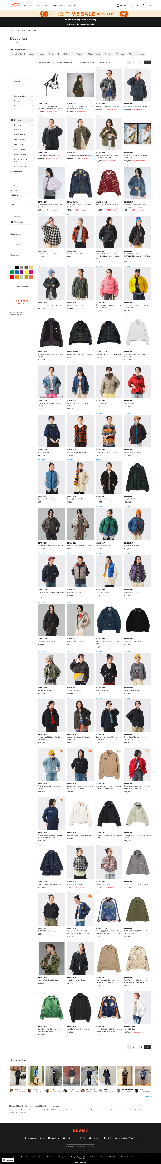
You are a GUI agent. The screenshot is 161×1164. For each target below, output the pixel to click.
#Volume (80, 54)
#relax (31, 54)
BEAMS (80, 1130)
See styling (14, 42)
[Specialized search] (150, 5)
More (148, 1096)
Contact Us (24, 1157)
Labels (47, 5)
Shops (54, 5)
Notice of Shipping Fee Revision (80, 24)
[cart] (144, 5)
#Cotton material (94, 54)
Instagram (32, 1138)
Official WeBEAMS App (128, 1138)
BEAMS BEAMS (15, 5)
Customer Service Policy (55, 1157)
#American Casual (18, 54)
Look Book (37, 5)
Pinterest (96, 1138)
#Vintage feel (54, 54)
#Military (108, 54)
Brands (62, 5)
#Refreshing (67, 54)
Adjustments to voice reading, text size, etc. (80, 1146)
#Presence (120, 54)
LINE (109, 1138)
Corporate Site (142, 1157)
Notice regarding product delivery (80, 19)
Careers (152, 1157)
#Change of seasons (136, 54)
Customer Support (12, 1157)
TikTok (82, 1138)
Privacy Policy (70, 1157)
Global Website (83, 1158)
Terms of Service (38, 1157)
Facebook (55, 1138)
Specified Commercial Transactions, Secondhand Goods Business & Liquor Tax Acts (104, 1157)
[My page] (132, 5)
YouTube (69, 1138)
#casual (41, 54)
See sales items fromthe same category (16, 313)
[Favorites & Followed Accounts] (138, 5)
